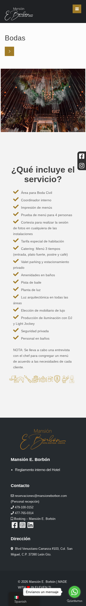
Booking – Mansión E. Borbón (34, 519)
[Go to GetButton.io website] (74, 601)
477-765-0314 (23, 513)
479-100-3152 (23, 507)
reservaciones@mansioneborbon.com (40, 496)
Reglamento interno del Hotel (37, 470)
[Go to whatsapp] (75, 592)
